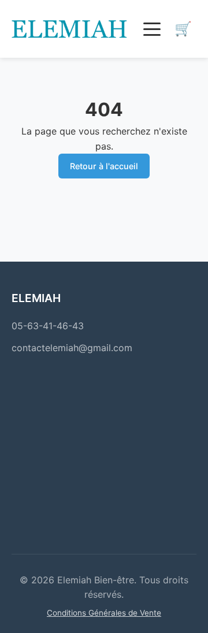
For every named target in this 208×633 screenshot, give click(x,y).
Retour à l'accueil (104, 166)
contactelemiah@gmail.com (72, 347)
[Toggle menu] (152, 29)
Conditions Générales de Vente (104, 612)
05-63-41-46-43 (48, 326)
